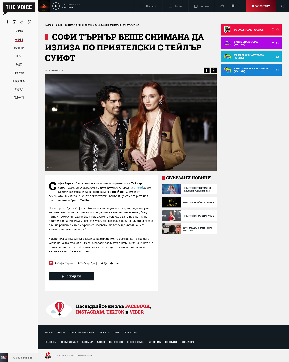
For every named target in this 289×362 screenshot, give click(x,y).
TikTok (115, 312)
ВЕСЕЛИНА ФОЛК (171, 342)
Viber (137, 312)
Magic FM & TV (87, 342)
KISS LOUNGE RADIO (116, 342)
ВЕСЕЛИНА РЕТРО (188, 342)
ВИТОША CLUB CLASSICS (69, 342)
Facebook (137, 306)
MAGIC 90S (101, 342)
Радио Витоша (50, 342)
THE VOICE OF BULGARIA (135, 342)
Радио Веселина (154, 342)
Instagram (90, 312)
